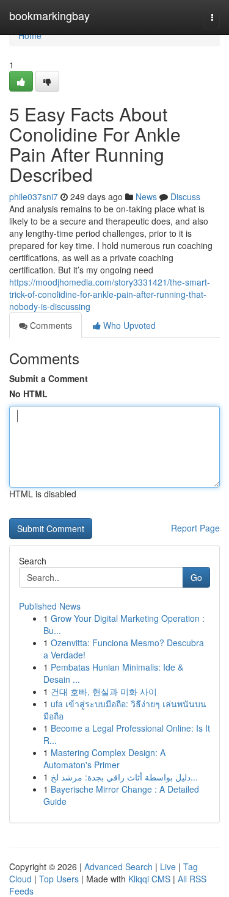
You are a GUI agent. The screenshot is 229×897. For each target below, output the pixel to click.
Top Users (59, 879)
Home (30, 35)
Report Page (195, 528)
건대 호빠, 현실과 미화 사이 (104, 691)
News (146, 196)
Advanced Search (118, 866)
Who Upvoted (128, 325)
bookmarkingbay (49, 15)
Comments (49, 325)
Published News (50, 606)
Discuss (185, 196)
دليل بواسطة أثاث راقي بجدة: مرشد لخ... (124, 777)
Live (168, 866)
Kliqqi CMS (149, 879)
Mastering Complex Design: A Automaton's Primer (104, 758)
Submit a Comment (48, 378)
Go (196, 577)
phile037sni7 (33, 196)
